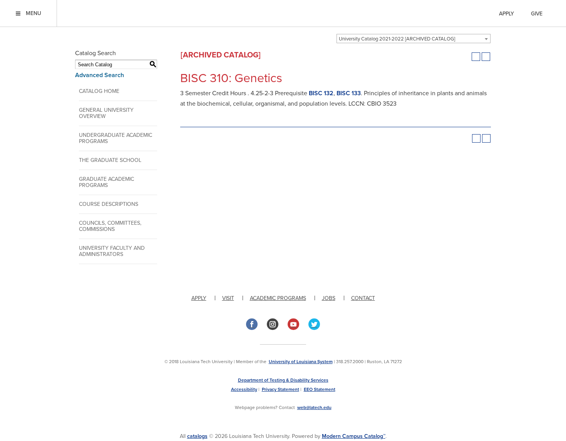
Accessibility (244, 389)
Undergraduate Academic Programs (115, 138)
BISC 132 (321, 93)
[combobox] (414, 38)
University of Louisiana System (301, 361)
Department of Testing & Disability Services (283, 380)
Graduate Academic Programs (106, 182)
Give (537, 13)
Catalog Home (99, 91)
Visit (228, 298)
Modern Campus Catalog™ (353, 436)
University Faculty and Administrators (112, 251)
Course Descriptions (108, 204)
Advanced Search (99, 75)
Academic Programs (278, 298)
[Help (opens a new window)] (486, 56)
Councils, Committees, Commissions (110, 226)
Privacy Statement (280, 389)
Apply (506, 13)
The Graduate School (110, 160)
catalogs (197, 436)
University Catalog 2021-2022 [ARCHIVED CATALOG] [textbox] (397, 39)
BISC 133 (349, 93)
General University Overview (106, 113)
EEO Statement (319, 389)
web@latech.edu (314, 407)
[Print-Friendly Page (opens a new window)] (476, 56)
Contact (363, 298)
